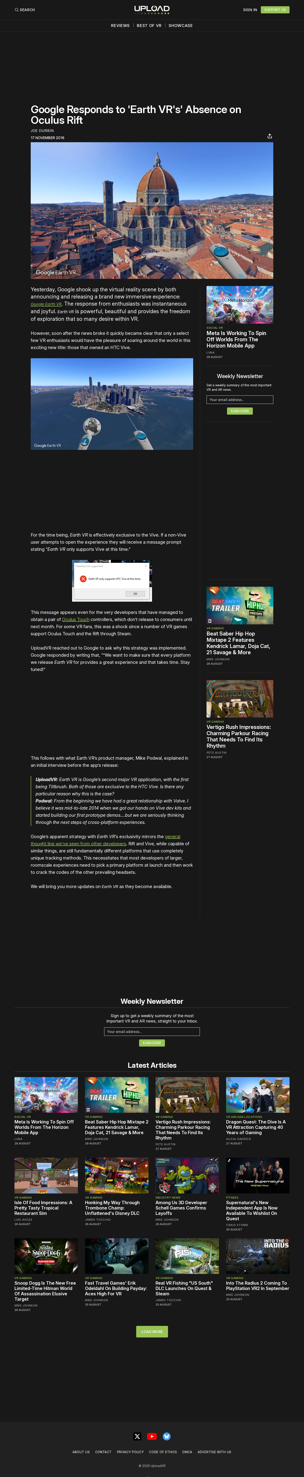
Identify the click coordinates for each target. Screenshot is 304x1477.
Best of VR (149, 25)
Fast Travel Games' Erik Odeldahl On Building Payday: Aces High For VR (116, 1288)
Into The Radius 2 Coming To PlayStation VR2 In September (257, 1285)
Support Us (275, 10)
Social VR (215, 327)
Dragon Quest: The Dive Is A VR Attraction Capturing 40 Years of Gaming (256, 1127)
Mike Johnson (218, 659)
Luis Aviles (23, 1219)
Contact (103, 1452)
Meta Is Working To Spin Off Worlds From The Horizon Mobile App (236, 339)
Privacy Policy (130, 1452)
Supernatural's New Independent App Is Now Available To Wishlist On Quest (252, 1210)
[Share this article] (269, 136)
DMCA (187, 1452)
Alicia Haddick (238, 1139)
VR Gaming (215, 628)
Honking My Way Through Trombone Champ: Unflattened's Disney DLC (112, 1208)
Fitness (232, 1197)
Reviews (120, 25)
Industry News (168, 1197)
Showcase (181, 25)
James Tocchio (98, 1219)
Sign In (250, 10)
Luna (211, 352)
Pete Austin (217, 752)
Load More (152, 1331)
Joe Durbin (42, 130)
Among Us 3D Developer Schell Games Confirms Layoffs (181, 1208)
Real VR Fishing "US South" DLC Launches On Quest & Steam (184, 1288)
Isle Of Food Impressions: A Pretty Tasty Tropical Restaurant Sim (43, 1208)
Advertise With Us (214, 1452)
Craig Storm (237, 1225)
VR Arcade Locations (244, 1117)
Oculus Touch (75, 619)
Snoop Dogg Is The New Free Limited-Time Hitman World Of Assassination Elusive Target (45, 1291)
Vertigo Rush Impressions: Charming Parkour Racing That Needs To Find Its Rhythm (239, 736)
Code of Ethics (163, 1452)
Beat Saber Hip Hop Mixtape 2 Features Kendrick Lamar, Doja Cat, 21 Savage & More (238, 643)
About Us (81, 1452)
